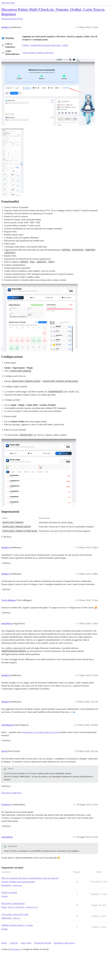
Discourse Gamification (11, 793)
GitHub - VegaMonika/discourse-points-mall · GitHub (45, 45)
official (11, 907)
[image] (48, 92)
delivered (16, 918)
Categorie (13, 943)
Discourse (15, 949)
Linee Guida (25, 943)
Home (4, 943)
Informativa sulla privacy (64, 943)
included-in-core (31, 907)
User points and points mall (14, 914)
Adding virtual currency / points (17, 925)
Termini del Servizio (42, 943)
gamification (17, 885)
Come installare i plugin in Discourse (38, 52)
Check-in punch (9, 892)
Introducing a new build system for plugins (41, 732)
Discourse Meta (8, 3)
